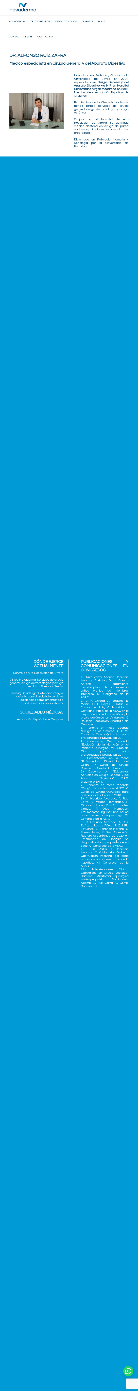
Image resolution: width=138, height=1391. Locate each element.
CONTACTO (45, 36)
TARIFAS (88, 21)
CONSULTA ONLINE (20, 36)
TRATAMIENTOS (40, 21)
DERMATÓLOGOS (66, 21)
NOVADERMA (17, 21)
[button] (128, 1371)
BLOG (102, 21)
